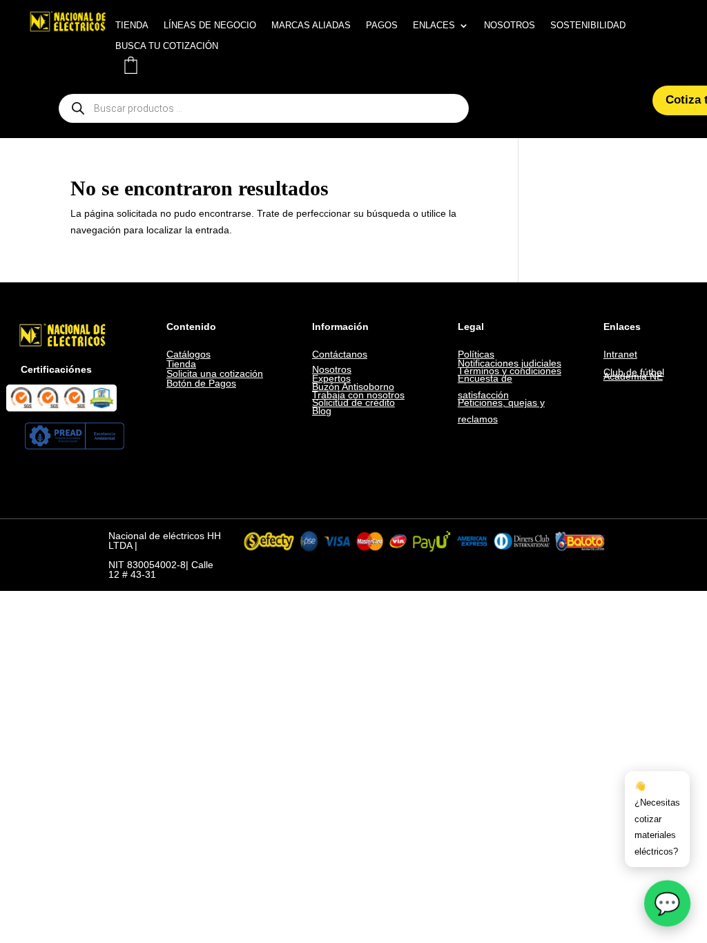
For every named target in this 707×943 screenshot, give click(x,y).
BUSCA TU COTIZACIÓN (166, 46)
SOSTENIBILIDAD (588, 25)
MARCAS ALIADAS (311, 25)
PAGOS (382, 25)
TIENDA (131, 25)
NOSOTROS (509, 25)
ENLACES (434, 25)
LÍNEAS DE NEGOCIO (210, 25)
